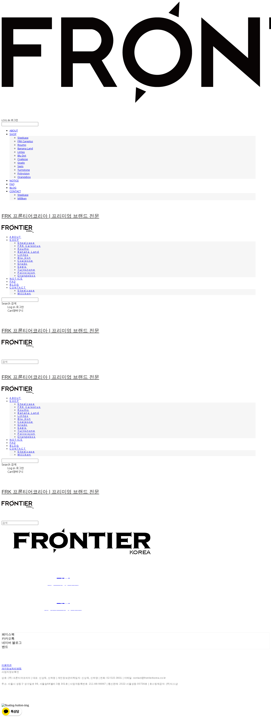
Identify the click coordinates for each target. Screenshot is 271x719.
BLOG (13, 187)
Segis (20, 166)
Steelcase (22, 137)
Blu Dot (21, 155)
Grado (21, 162)
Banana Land (25, 148)
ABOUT (14, 130)
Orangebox (24, 177)
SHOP (13, 134)
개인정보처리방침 (12, 668)
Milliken (22, 198)
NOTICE (14, 180)
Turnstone (23, 170)
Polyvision (23, 173)
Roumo (21, 145)
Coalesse (22, 159)
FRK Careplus (25, 141)
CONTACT (15, 191)
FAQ (12, 184)
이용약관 (7, 665)
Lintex (21, 152)
